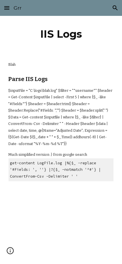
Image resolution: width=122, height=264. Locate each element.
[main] (61, 34)
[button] (7, 8)
